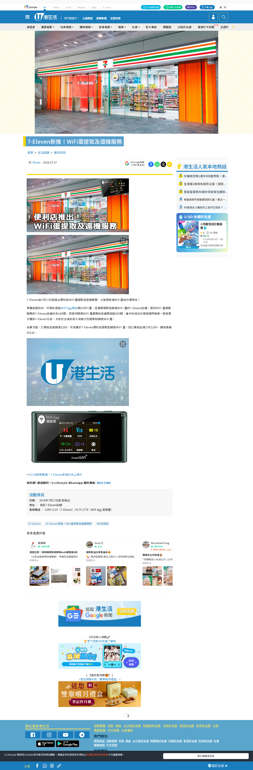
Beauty (81, 7)
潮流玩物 (60, 152)
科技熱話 (103, 523)
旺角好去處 (203, 725)
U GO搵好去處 (152, 7)
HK (44, 7)
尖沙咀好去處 (132, 725)
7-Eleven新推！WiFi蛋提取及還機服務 (69, 523)
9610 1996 (103, 483)
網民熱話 (99, 741)
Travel (56, 7)
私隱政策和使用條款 (97, 754)
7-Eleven (35, 523)
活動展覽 (100, 725)
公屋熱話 (87, 18)
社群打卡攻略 (174, 7)
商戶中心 (191, 7)
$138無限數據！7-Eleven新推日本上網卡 (56, 474)
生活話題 (43, 152)
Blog (94, 7)
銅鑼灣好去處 (152, 725)
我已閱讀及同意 (205, 756)
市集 (110, 725)
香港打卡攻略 (206, 27)
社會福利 (127, 730)
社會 (216, 725)
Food (68, 7)
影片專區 (151, 27)
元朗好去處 (170, 725)
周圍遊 (167, 27)
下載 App (208, 7)
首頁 (30, 152)
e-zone (106, 7)
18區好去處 (184, 27)
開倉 (118, 725)
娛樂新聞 (101, 18)
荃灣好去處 (186, 725)
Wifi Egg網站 (69, 308)
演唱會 (31, 27)
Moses (36, 162)
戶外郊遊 (113, 730)
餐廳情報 (100, 730)
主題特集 (225, 27)
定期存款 (115, 18)
